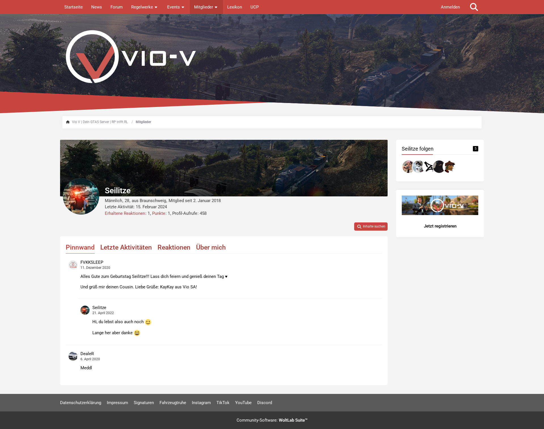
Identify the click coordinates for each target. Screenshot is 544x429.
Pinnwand (80, 247)
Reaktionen (174, 247)
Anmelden (450, 7)
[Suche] (474, 7)
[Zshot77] (429, 166)
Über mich (211, 247)
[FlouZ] (439, 166)
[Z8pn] (449, 166)
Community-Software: (272, 420)
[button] (371, 226)
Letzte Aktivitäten (126, 247)
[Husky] (419, 166)
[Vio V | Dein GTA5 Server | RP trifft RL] (272, 56)
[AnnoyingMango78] (408, 166)
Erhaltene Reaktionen (125, 213)
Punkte (158, 213)
